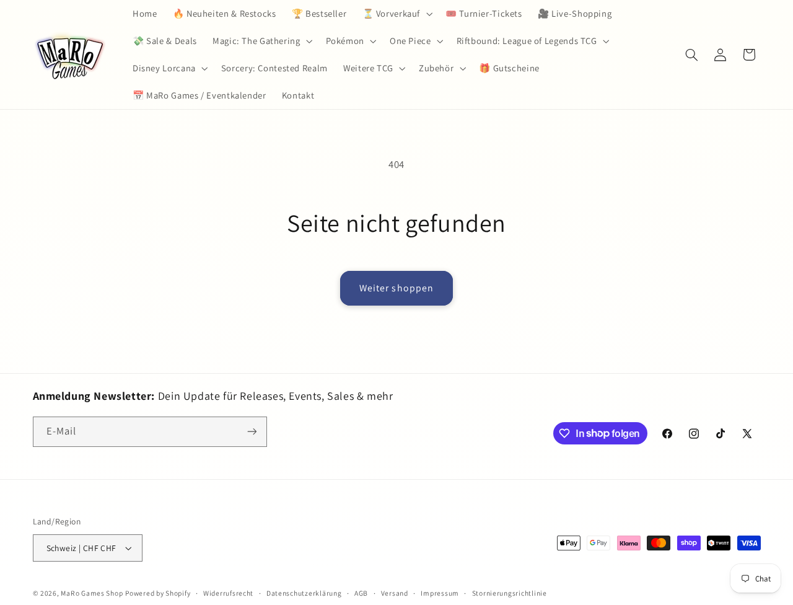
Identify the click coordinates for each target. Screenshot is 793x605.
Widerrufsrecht (228, 593)
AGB (361, 593)
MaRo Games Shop (92, 593)
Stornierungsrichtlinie (509, 593)
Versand (394, 593)
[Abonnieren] (251, 432)
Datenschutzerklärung (304, 593)
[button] (396, 13)
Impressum (440, 593)
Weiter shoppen (396, 287)
